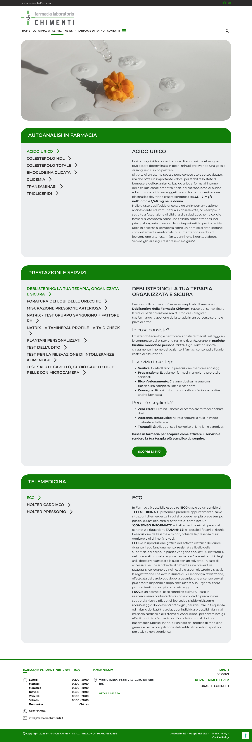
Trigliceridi (40, 193)
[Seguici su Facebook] (225, 3)
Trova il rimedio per (211, 680)
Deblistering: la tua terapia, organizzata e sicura (73, 291)
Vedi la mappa (109, 693)
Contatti (113, 30)
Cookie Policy (220, 737)
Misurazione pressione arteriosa (64, 308)
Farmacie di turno (91, 30)
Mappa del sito (198, 733)
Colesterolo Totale (49, 165)
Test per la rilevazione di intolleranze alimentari (70, 357)
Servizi (57, 30)
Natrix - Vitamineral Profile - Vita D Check (73, 328)
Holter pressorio (47, 512)
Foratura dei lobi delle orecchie (64, 301)
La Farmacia (41, 30)
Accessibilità (178, 733)
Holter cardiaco (46, 504)
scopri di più (149, 451)
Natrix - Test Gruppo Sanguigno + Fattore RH (73, 318)
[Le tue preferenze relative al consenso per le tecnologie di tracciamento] (245, 735)
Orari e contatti (215, 686)
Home (26, 30)
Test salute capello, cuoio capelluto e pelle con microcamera (70, 370)
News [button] (69, 30)
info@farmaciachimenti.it (46, 718)
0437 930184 (37, 711)
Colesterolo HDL (46, 158)
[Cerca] (227, 31)
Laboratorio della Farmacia (36, 3)
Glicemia (36, 179)
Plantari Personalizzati (54, 340)
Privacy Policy (218, 733)
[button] (124, 31)
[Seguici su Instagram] (229, 3)
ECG (31, 497)
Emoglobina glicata (49, 172)
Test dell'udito (44, 347)
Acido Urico (40, 151)
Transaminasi (42, 186)
